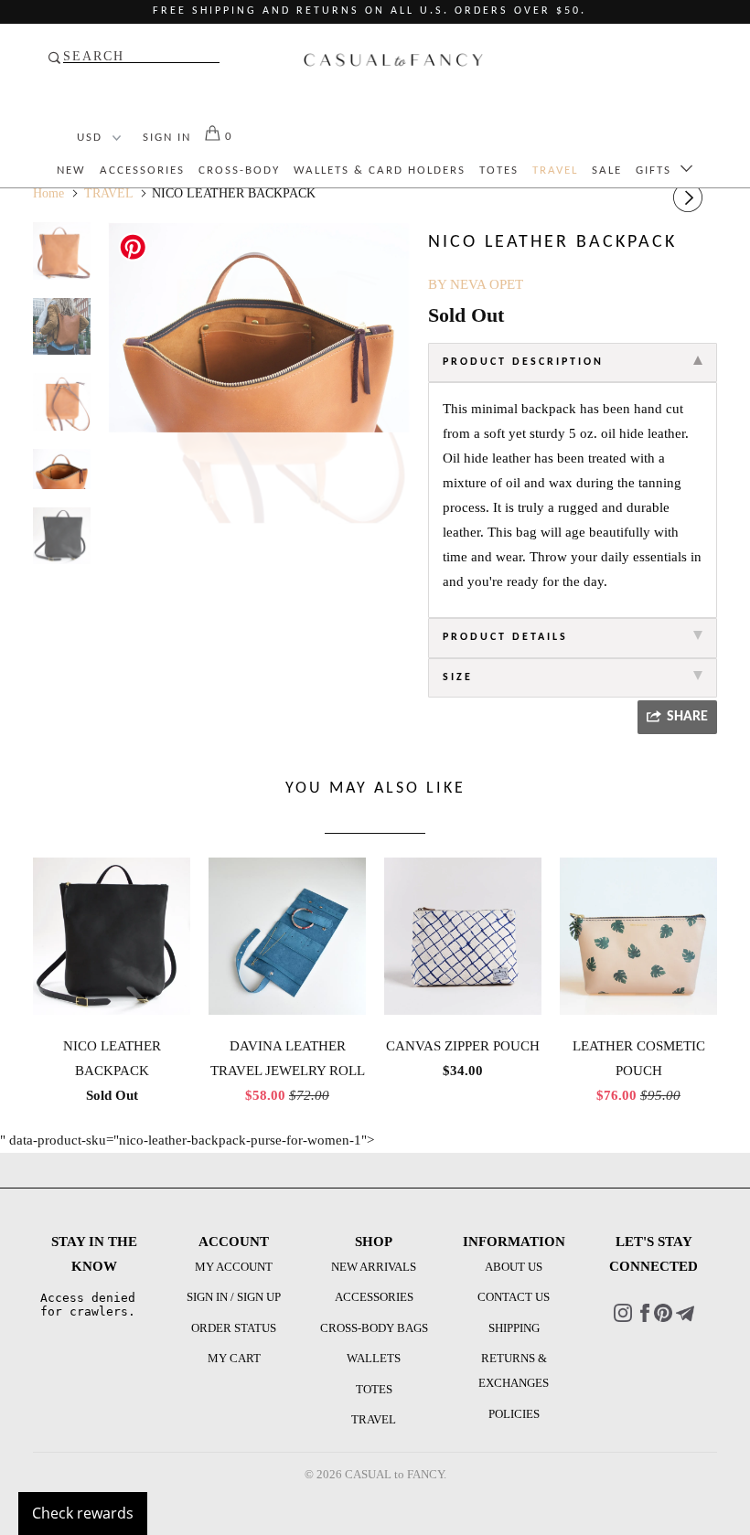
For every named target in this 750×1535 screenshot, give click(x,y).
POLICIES (514, 1414)
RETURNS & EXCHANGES (513, 1370)
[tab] (572, 363)
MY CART (234, 1358)
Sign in (167, 138)
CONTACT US (513, 1297)
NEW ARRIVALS (373, 1267)
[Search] (135, 58)
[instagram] (623, 1318)
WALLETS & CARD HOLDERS (380, 170)
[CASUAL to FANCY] (393, 64)
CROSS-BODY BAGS (374, 1328)
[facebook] (645, 1318)
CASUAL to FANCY (394, 1474)
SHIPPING (514, 1328)
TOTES (499, 170)
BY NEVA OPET (475, 284)
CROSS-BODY (239, 170)
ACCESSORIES (142, 170)
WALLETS (374, 1358)
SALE (607, 170)
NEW (71, 170)
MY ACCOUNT (234, 1267)
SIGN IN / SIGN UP (234, 1297)
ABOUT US (513, 1267)
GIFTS (658, 170)
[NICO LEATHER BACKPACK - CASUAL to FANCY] (259, 327)
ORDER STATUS (233, 1328)
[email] (685, 1318)
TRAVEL (555, 170)
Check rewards (83, 1513)
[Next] (690, 198)
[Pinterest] (663, 1318)
